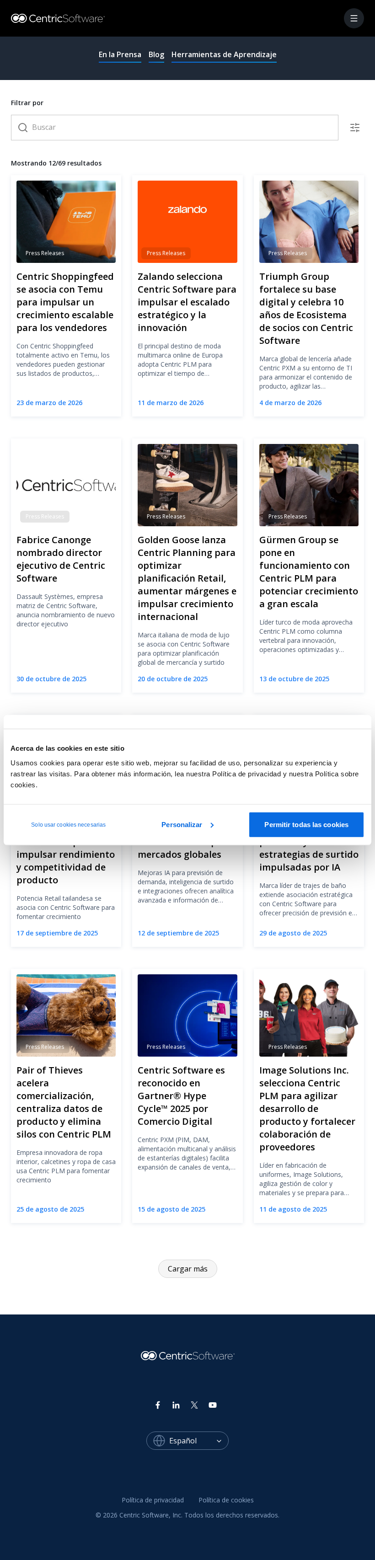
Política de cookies (226, 1500)
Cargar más (188, 1269)
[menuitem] (153, 1500)
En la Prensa (120, 54)
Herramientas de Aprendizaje (224, 54)
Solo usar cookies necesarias (68, 824)
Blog (156, 54)
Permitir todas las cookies (306, 824)
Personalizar (181, 824)
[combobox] (199, 1441)
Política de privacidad (153, 1500)
